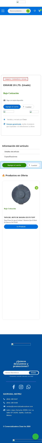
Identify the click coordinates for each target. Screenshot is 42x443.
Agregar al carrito (12, 107)
